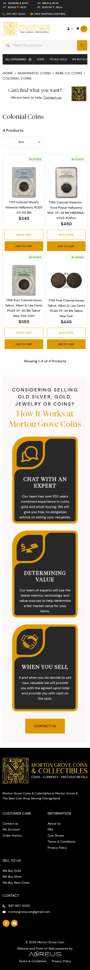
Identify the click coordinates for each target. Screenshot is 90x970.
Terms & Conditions (61, 842)
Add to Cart (24, 246)
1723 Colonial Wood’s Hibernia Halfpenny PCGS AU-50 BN (23, 207)
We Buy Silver (12, 876)
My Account (11, 829)
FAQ (50, 829)
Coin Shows (56, 835)
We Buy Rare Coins (16, 883)
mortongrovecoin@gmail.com (29, 912)
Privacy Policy (57, 848)
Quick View (23, 234)
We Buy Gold (58, 59)
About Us (54, 823)
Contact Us (45, 726)
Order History (12, 835)
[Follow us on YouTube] (14, 923)
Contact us (52, 97)
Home (40, 59)
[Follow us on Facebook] (6, 923)
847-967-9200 (16, 13)
